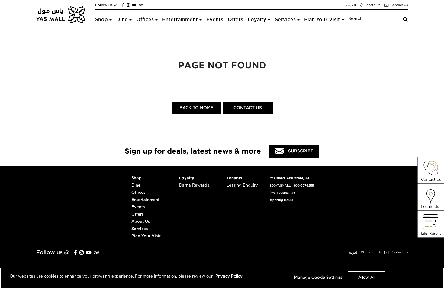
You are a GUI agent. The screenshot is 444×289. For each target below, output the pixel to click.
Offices (145, 19)
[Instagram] (128, 5)
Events (214, 19)
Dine (122, 19)
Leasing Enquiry (242, 185)
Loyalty (257, 19)
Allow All (366, 278)
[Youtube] (134, 5)
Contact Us (247, 108)
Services (285, 19)
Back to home (196, 108)
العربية (351, 5)
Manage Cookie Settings (318, 278)
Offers (235, 19)
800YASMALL (280, 185)
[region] (222, 278)
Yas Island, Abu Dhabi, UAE (291, 178)
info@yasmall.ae (282, 192)
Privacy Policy (229, 276)
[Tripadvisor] (141, 5)
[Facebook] (123, 5)
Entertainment (180, 19)
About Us (140, 222)
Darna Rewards (194, 185)
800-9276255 (303, 185)
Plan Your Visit (322, 19)
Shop (101, 19)
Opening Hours (281, 200)
